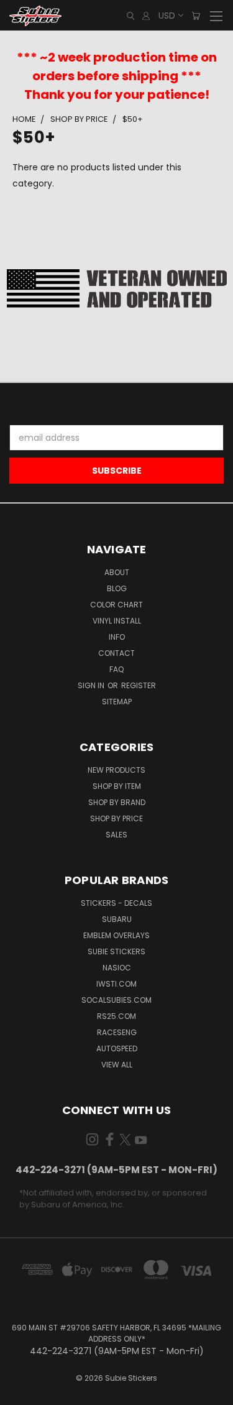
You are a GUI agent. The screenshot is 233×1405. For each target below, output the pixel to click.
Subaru (117, 919)
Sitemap (117, 701)
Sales (116, 834)
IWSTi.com (116, 984)
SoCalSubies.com (116, 1000)
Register (138, 685)
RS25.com (116, 1016)
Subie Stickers (116, 951)
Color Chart (116, 604)
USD (166, 15)
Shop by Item (117, 786)
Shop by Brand (116, 802)
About (116, 572)
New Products (116, 770)
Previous (19, 1392)
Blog (117, 588)
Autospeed (116, 1048)
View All (116, 1064)
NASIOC (117, 967)
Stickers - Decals (116, 903)
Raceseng (117, 1032)
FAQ (116, 669)
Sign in (92, 685)
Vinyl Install (117, 620)
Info (117, 637)
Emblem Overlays (116, 935)
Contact (116, 653)
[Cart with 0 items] (196, 16)
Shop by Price (116, 818)
